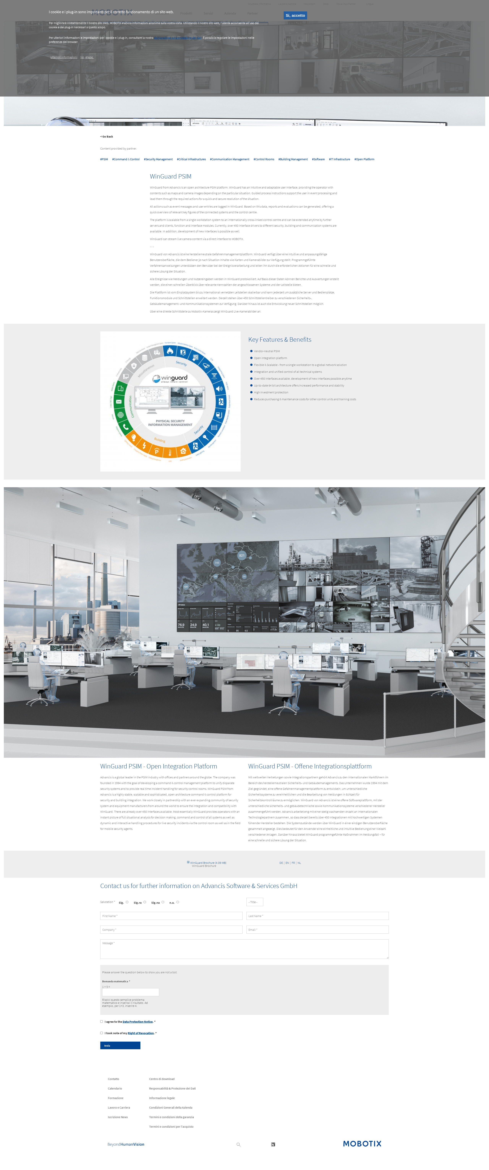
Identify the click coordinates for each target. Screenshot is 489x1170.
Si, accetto (295, 15)
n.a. (172, 902)
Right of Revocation (141, 1033)
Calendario (115, 1088)
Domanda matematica (115, 981)
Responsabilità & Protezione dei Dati (172, 1088)
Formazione (115, 1098)
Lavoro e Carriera (119, 1107)
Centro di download (162, 1079)
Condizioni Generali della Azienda (170, 1107)
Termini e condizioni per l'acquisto (171, 1126)
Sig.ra (138, 902)
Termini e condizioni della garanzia (171, 1117)
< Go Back (106, 136)
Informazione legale (162, 1098)
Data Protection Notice (138, 1021)
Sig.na (155, 902)
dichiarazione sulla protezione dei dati (178, 37)
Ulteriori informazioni (63, 57)
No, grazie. (87, 57)
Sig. (121, 902)
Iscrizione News (118, 1117)
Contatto (113, 1079)
